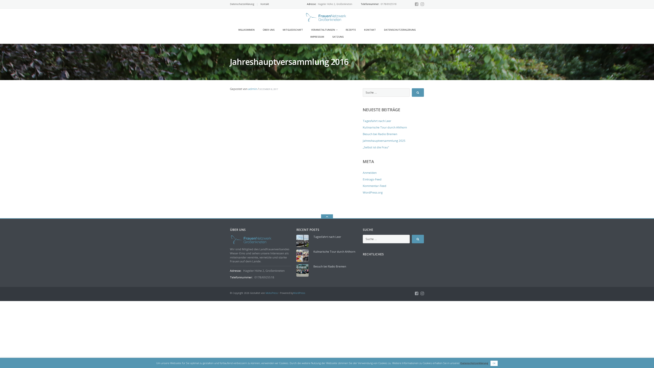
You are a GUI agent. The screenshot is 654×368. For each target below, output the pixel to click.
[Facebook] (416, 4)
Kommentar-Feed (374, 186)
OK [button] (494, 363)
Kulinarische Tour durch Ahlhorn (385, 127)
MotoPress (272, 293)
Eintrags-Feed (372, 179)
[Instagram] (422, 4)
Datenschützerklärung (474, 363)
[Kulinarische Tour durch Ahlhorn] (302, 256)
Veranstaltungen (323, 29)
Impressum (317, 36)
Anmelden (370, 173)
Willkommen (246, 29)
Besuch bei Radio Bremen (380, 134)
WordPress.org (373, 192)
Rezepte (351, 29)
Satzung (338, 36)
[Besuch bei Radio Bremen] (302, 270)
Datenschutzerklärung (242, 4)
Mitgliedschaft (293, 29)
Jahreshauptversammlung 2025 (384, 141)
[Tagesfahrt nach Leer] (302, 241)
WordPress (299, 293)
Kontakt (264, 4)
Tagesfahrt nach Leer (377, 121)
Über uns (269, 29)
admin (252, 89)
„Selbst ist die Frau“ (376, 147)
